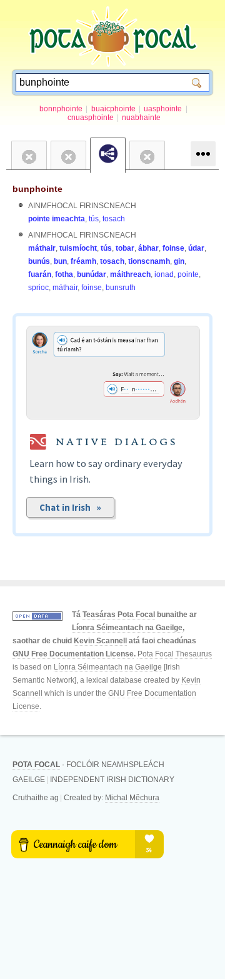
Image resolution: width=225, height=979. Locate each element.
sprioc (38, 287)
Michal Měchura (132, 797)
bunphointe (37, 189)
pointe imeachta (56, 218)
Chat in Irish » (70, 507)
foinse (173, 248)
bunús (39, 261)
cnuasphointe (91, 117)
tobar (125, 248)
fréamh (83, 261)
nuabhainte (141, 117)
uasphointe (163, 108)
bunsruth (121, 287)
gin (179, 261)
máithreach (130, 274)
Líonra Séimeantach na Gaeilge (127, 627)
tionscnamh (149, 261)
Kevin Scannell (100, 640)
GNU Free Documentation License (73, 654)
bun (60, 261)
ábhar (148, 248)
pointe (188, 274)
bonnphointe (60, 108)
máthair (42, 248)
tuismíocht (78, 248)
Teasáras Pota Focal (118, 614)
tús (94, 218)
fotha (64, 274)
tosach (113, 218)
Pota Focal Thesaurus (175, 654)
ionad (164, 274)
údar (196, 248)
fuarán (39, 274)
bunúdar (91, 274)
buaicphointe (113, 108)
